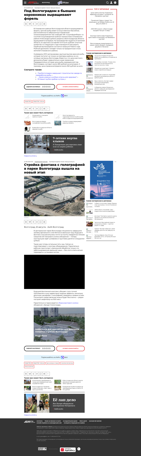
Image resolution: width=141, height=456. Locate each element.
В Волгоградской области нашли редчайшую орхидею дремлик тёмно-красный (73, 382)
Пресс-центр (83, 421)
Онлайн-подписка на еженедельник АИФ (49, 423)
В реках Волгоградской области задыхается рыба (42, 128)
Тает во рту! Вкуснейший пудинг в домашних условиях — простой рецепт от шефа (104, 224)
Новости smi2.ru (30, 156)
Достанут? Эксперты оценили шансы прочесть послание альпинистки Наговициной (105, 217)
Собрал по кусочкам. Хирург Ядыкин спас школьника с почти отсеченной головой (105, 205)
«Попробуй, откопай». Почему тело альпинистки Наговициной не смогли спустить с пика (105, 63)
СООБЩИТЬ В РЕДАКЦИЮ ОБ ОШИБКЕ (74, 423)
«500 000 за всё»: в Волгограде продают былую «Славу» (102, 29)
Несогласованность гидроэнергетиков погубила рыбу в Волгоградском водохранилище (73, 117)
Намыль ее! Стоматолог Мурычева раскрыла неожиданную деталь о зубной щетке (104, 76)
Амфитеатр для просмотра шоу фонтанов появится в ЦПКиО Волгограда (57, 330)
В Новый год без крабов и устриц (51, 79)
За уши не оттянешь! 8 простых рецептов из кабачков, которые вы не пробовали (105, 57)
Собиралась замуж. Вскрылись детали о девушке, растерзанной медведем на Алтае (104, 89)
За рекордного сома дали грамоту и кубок (40, 116)
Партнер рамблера (53, 448)
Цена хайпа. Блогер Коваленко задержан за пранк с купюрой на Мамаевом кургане (101, 14)
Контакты (39, 421)
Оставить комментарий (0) (70, 86)
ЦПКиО (26, 217)
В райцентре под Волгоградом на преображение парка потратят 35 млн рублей (73, 388)
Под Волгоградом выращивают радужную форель (72, 122)
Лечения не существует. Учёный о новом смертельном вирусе (104, 69)
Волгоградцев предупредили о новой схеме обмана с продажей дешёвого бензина (101, 45)
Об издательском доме (70, 421)
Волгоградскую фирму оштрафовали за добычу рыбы (41, 122)
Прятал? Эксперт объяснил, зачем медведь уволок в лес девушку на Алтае (104, 230)
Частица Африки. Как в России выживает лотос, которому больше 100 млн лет (105, 236)
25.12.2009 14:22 (28, 8)
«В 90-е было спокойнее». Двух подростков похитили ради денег (104, 210)
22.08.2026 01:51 (28, 161)
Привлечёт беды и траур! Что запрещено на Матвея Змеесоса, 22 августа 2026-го (101, 22)
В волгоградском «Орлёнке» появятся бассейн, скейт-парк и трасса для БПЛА (41, 388)
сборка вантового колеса (68, 303)
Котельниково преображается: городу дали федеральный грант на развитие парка (42, 382)
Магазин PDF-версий (95, 421)
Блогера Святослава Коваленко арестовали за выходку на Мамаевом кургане (101, 37)
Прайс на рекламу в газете (53, 421)
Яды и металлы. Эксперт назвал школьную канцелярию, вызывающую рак (103, 82)
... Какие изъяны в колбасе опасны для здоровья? (57, 77)
